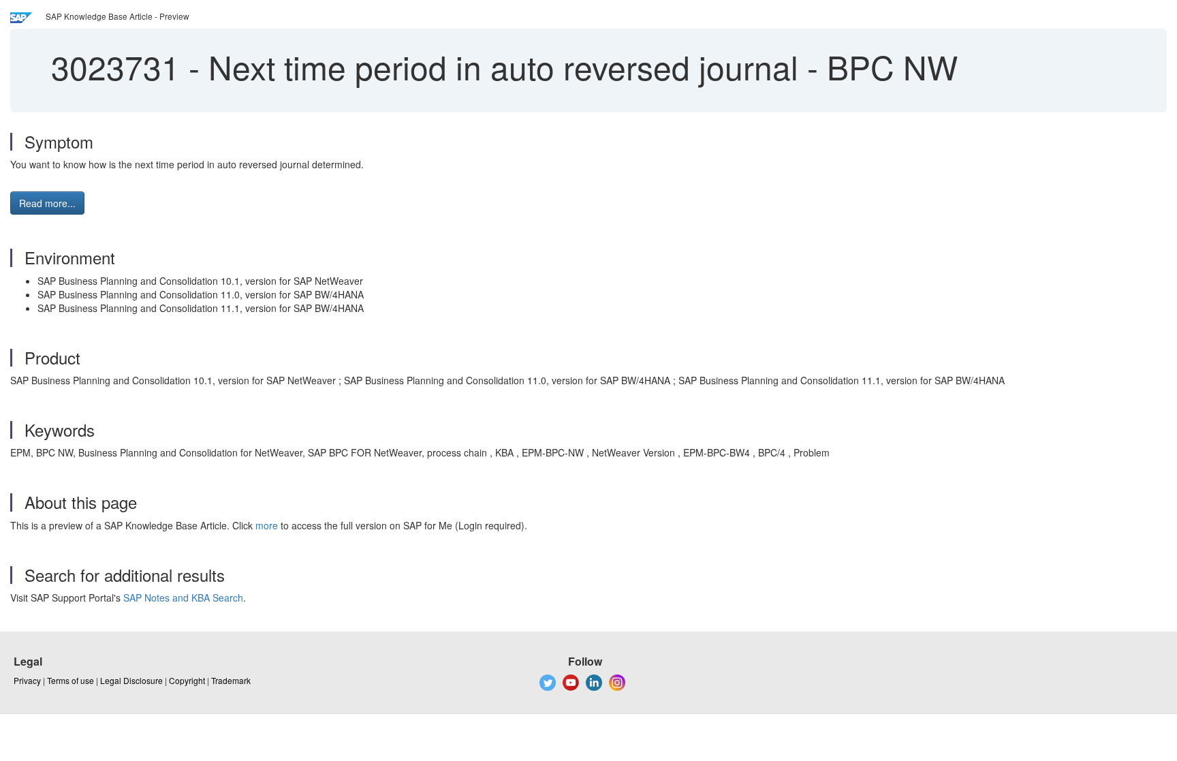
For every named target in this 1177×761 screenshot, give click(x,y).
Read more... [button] (47, 203)
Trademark (231, 680)
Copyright (187, 680)
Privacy (27, 680)
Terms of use (70, 680)
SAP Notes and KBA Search (183, 597)
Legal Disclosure (131, 680)
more (266, 525)
